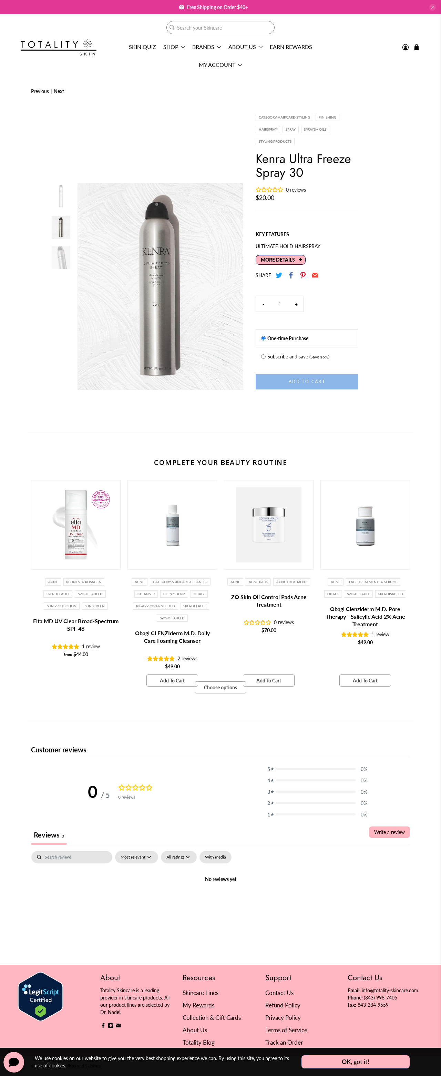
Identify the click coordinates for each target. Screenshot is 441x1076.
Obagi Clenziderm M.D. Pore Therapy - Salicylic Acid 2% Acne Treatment (365, 616)
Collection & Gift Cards (212, 1017)
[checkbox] (215, 857)
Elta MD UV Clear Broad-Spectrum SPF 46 (76, 625)
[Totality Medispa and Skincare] (58, 47)
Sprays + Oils (315, 129)
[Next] (231, 286)
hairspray (268, 129)
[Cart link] (416, 47)
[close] (432, 7)
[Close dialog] (346, 471)
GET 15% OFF (153, 574)
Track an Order (284, 1042)
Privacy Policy (283, 1017)
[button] (317, 769)
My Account (217, 64)
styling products (275, 141)
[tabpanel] (220, 902)
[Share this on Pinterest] (303, 275)
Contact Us (279, 992)
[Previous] (88, 286)
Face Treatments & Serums (373, 582)
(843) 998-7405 (380, 998)
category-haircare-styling (284, 117)
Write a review (389, 832)
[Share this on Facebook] (291, 275)
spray (291, 129)
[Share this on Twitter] (279, 275)
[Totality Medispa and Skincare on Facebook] (103, 1026)
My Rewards (198, 1005)
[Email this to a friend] (315, 275)
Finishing (327, 117)
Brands (203, 46)
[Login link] (405, 47)
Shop (170, 46)
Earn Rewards (291, 46)
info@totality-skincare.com (390, 990)
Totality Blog (199, 1042)
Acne (53, 582)
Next (59, 91)
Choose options (220, 687)
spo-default (58, 594)
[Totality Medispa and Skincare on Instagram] (111, 1026)
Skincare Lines (200, 992)
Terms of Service (286, 1030)
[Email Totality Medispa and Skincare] (118, 1026)
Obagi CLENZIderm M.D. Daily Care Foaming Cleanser (172, 637)
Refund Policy (282, 1005)
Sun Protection (61, 606)
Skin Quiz (142, 46)
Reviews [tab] (49, 835)
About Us (242, 46)
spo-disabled (390, 594)
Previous (40, 91)
